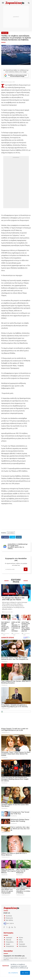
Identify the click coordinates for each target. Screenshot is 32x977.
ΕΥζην (20, 940)
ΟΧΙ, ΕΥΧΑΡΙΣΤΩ (13, 973)
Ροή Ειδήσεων (23, 946)
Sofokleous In (15, 3)
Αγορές (8, 944)
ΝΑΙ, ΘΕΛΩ (25, 973)
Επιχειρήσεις (9, 942)
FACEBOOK (6, 537)
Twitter (7, 927)
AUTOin (21, 942)
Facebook (5, 927)
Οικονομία (4, 32)
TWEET (13, 537)
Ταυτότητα (9, 916)
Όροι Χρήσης (9, 920)
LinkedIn (12, 927)
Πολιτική (8, 940)
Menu (3, 3)
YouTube (10, 927)
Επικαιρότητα (10, 946)
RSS (15, 927)
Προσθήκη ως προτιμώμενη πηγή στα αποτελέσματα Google (17, 75)
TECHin (21, 937)
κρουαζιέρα (11, 533)
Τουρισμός (22, 944)
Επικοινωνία (9, 918)
